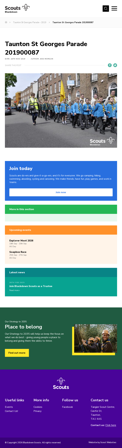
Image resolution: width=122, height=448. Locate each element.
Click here (110, 425)
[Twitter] (115, 65)
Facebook (67, 407)
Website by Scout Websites (102, 442)
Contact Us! (11, 411)
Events (9, 407)
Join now (61, 192)
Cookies (38, 407)
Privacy (37, 411)
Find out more (16, 353)
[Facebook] (110, 65)
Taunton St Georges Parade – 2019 (29, 22)
